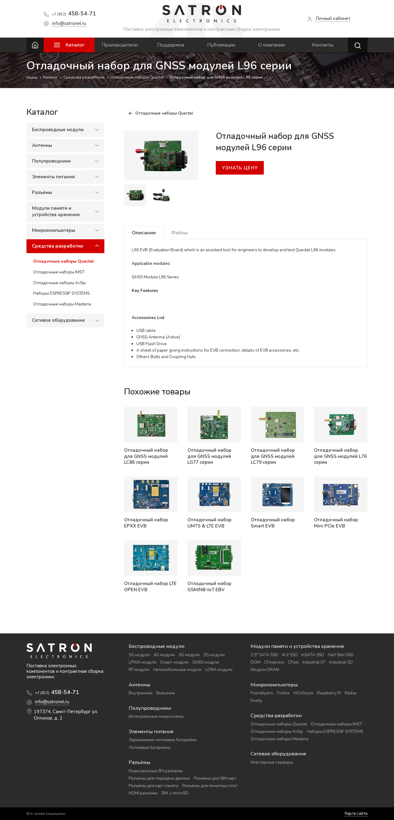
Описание (144, 232)
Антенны (42, 145)
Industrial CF (313, 662)
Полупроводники (51, 161)
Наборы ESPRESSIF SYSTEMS (61, 293)
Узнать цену (240, 168)
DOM (255, 662)
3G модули (189, 655)
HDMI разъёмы (143, 793)
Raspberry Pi (329, 693)
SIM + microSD (174, 793)
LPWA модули (142, 662)
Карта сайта (356, 813)
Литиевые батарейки (150, 747)
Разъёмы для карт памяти (154, 786)
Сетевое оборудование (58, 320)
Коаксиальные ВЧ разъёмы (156, 771)
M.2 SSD (290, 655)
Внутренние (141, 693)
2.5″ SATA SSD (264, 655)
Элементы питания (53, 176)
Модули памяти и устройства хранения (56, 211)
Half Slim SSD (341, 655)
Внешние (165, 693)
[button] (129, 195)
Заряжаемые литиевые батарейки (163, 740)
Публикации (221, 44)
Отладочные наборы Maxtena (62, 304)
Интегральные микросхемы (156, 716)
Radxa (350, 693)
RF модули (139, 670)
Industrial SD (341, 662)
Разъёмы (42, 192)
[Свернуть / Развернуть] (97, 129)
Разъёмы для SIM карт (215, 778)
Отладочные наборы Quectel (63, 261)
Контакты (322, 44)
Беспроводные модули (58, 129)
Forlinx (283, 693)
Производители (120, 44)
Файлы (179, 232)
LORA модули (218, 670)
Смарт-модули (174, 662)
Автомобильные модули (177, 670)
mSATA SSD (312, 655)
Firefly (256, 701)
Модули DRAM (265, 670)
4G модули (164, 655)
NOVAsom (303, 693)
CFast (293, 662)
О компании (271, 44)
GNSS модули (205, 662)
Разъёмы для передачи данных (159, 778)
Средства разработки (57, 246)
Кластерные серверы (272, 762)
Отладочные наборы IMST (58, 272)
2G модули (214, 655)
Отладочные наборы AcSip (59, 282)
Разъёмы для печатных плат (209, 786)
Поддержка (170, 44)
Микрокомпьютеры (53, 230)
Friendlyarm (262, 693)
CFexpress (274, 662)
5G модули (139, 655)
